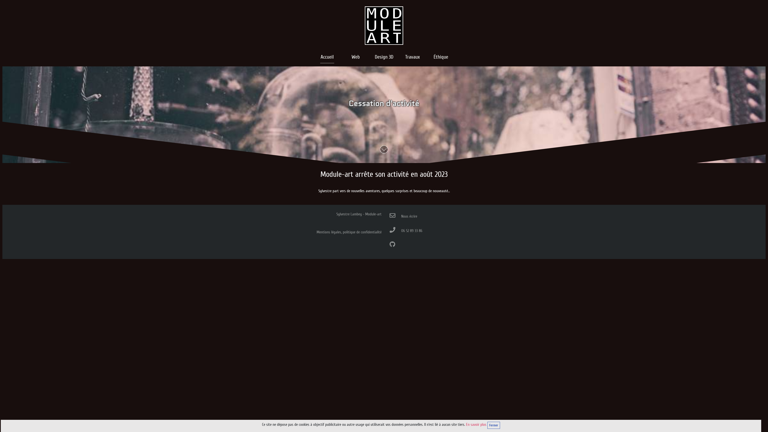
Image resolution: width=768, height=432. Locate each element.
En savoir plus (476, 424)
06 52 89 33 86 (411, 231)
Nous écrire (409, 216)
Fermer (493, 425)
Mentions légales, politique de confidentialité (349, 232)
